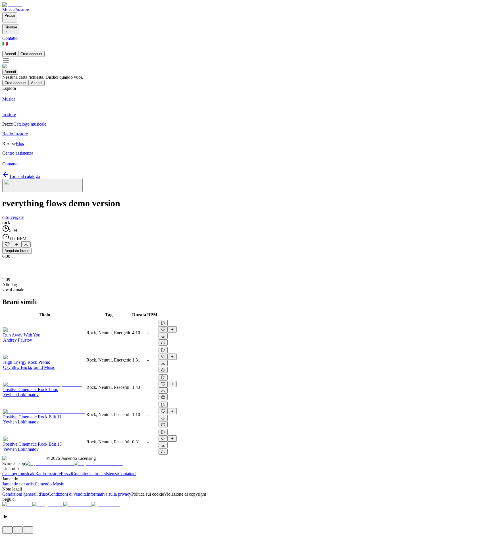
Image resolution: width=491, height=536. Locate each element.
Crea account (31, 54)
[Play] (42, 185)
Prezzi (10, 15)
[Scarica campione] (26, 244)
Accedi (10, 54)
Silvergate (15, 217)
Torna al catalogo (24, 176)
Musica (8, 9)
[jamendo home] (12, 4)
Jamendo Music (50, 483)
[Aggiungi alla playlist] (17, 244)
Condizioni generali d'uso (25, 494)
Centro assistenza (102, 473)
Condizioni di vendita (67, 494)
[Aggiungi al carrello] (163, 342)
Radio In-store (48, 473)
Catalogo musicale (18, 473)
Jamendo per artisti (19, 483)
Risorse (11, 27)
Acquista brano (17, 251)
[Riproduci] (163, 323)
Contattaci (127, 473)
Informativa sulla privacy (109, 494)
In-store (22, 9)
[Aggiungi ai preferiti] (7, 244)
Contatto (10, 38)
